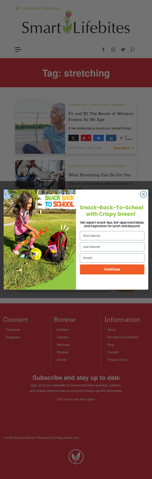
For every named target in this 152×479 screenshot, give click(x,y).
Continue (112, 269)
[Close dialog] (143, 194)
